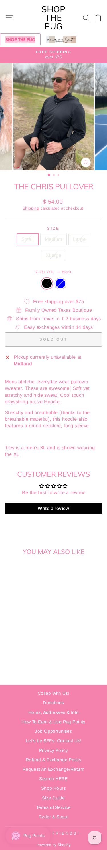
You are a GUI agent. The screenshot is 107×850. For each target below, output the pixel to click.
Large (79, 239)
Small (27, 239)
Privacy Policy (53, 750)
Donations (53, 702)
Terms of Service (53, 807)
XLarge (53, 255)
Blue (60, 283)
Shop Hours (53, 788)
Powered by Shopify (53, 845)
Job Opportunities (53, 731)
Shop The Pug (53, 18)
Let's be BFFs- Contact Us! (54, 740)
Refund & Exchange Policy (53, 759)
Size (53, 228)
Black (47, 283)
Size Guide (53, 797)
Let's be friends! (52, 833)
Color (53, 272)
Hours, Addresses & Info (53, 712)
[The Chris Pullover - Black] (20, 625)
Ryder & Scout (53, 816)
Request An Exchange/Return (54, 769)
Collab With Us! (53, 693)
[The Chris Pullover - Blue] (27, 625)
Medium (53, 239)
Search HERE (53, 778)
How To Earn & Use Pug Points (53, 721)
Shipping (31, 208)
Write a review (53, 508)
